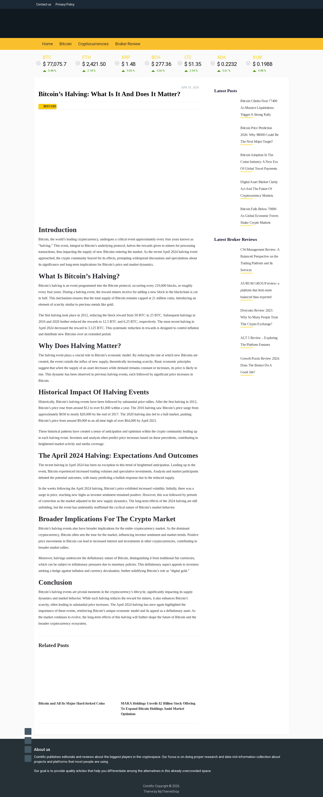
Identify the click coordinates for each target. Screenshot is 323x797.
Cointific (148, 786)
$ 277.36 (161, 64)
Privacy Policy (65, 4)
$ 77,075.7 (54, 64)
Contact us (43, 4)
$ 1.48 (129, 64)
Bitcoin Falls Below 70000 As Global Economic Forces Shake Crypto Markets (259, 215)
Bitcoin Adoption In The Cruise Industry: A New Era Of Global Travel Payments (259, 161)
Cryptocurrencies (93, 43)
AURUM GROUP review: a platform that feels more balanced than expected (259, 290)
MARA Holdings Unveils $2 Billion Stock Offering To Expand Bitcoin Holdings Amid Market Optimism (158, 708)
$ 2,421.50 (94, 64)
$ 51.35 (192, 64)
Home (47, 43)
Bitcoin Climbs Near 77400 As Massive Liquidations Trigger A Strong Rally (258, 107)
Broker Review (127, 43)
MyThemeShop (168, 791)
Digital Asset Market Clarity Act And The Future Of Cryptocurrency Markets (259, 188)
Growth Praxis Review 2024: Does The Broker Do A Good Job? (260, 365)
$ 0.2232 (227, 64)
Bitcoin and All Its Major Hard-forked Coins (71, 703)
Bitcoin (66, 43)
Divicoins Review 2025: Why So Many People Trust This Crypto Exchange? (259, 317)
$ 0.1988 (262, 64)
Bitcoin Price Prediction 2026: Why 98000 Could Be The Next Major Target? (259, 134)
